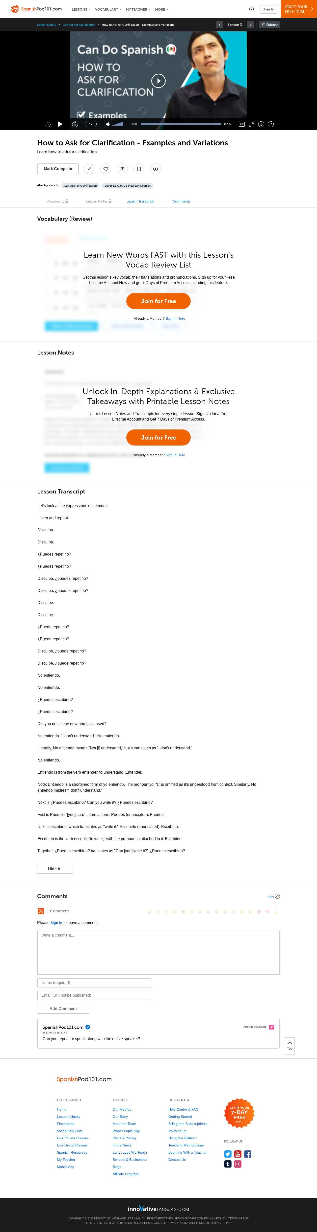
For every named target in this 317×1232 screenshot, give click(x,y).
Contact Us (177, 1160)
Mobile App (65, 1167)
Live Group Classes (72, 1145)
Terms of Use (238, 1218)
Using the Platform (182, 1138)
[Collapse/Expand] (158, 896)
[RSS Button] (41, 911)
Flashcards (65, 1124)
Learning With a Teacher (187, 1152)
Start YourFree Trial (296, 9)
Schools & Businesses (130, 1160)
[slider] (118, 124)
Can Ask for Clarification (79, 24)
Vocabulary (106, 9)
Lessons (79, 9)
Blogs (117, 1167)
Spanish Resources (72, 1152)
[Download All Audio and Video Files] (155, 168)
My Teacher (136, 9)
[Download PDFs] (138, 168)
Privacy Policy (215, 1218)
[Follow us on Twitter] (228, 1154)
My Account (177, 1131)
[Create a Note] (122, 168)
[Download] (261, 124)
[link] (219, 24)
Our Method (122, 1109)
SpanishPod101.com (188, 1218)
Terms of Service (209, 1222)
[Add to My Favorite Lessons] (105, 168)
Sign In (268, 9)
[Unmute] (108, 124)
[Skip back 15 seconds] (47, 124)
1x (90, 124)
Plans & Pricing (124, 1138)
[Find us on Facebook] (248, 1154)
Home (61, 1109)
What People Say (126, 1131)
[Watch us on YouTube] (238, 1154)
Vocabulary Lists (69, 1131)
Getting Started (180, 1117)
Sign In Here (175, 318)
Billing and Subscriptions (187, 1124)
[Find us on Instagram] (238, 1164)
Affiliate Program (126, 1174)
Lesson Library (46, 24)
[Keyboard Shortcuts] (271, 124)
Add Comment (63, 1009)
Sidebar (272, 25)
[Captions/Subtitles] (242, 124)
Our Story (120, 1117)
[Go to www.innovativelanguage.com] (158, 1208)
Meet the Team (124, 1124)
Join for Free (158, 301)
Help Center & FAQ (183, 1109)
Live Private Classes (73, 1138)
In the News (122, 1145)
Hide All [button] (55, 869)
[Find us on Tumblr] (228, 1164)
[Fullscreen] (251, 124)
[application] (158, 80)
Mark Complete (58, 169)
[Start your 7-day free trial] (239, 1113)
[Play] (60, 124)
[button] (251, 9)
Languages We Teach (130, 1152)
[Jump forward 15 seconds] (74, 124)
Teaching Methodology (186, 1145)
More (160, 9)
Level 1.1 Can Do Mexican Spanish (128, 185)
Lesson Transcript (140, 201)
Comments (181, 201)
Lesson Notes (97, 201)
